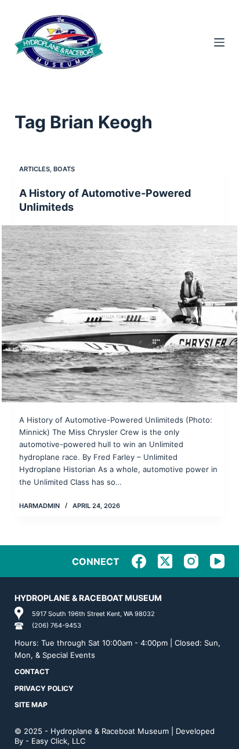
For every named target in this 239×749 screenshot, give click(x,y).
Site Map (31, 704)
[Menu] (219, 42)
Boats (64, 169)
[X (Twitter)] (165, 561)
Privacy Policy (44, 688)
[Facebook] (139, 561)
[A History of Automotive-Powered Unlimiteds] (119, 313)
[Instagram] (191, 561)
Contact (32, 671)
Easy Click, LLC (58, 741)
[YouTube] (217, 561)
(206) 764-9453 (56, 625)
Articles (34, 169)
